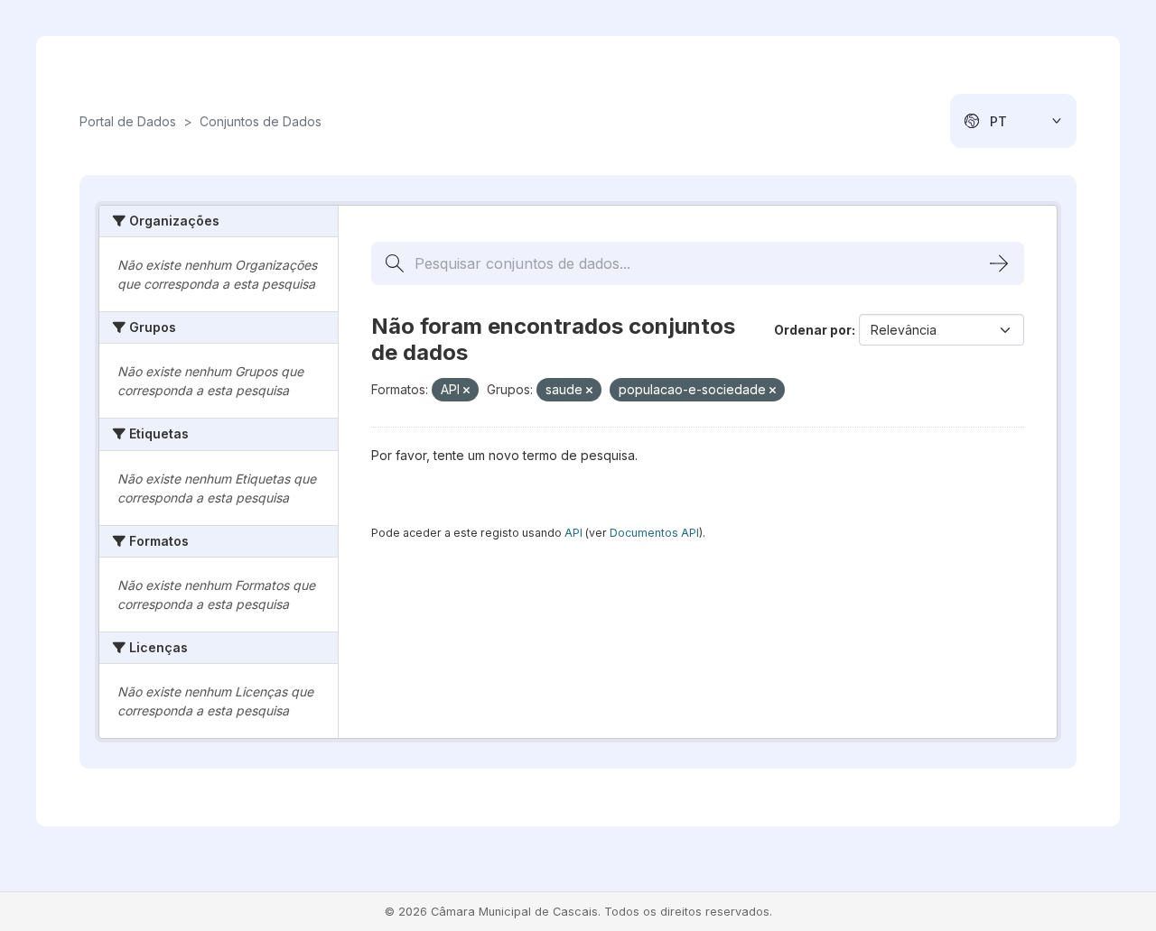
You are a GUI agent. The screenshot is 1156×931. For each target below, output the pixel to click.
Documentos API (654, 532)
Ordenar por (813, 329)
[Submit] (999, 263)
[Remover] (466, 390)
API (573, 532)
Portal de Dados (127, 121)
